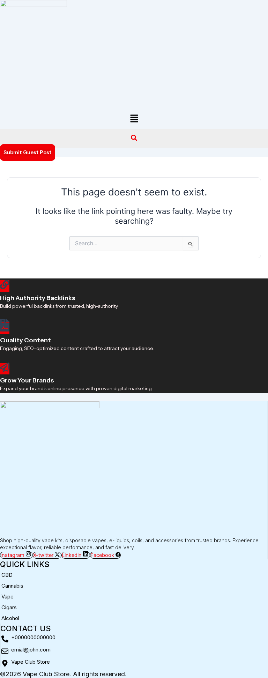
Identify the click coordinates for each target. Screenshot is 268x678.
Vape (7, 596)
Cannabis (12, 585)
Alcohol (10, 618)
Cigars (9, 607)
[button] (134, 118)
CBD (7, 575)
